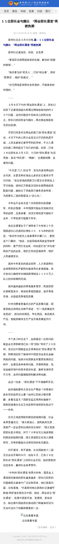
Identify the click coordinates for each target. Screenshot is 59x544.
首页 (6, 11)
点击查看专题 (29, 520)
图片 (48, 11)
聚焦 (14, 11)
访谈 (39, 11)
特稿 (23, 11)
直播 (31, 11)
